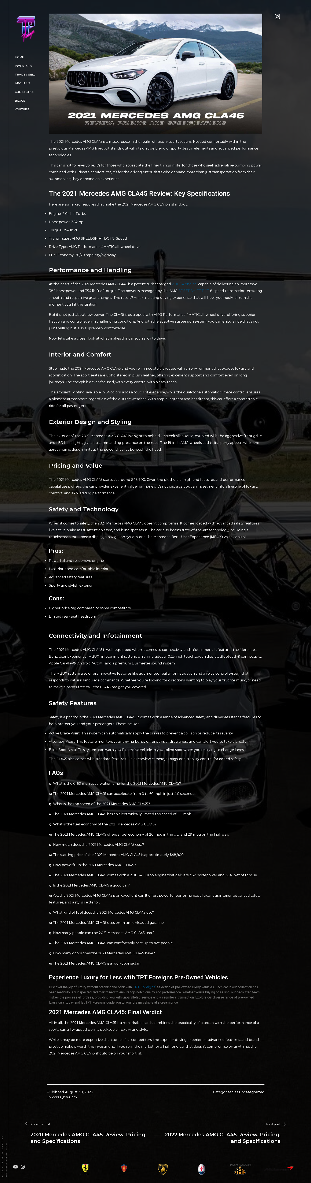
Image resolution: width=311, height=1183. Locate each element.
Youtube (22, 109)
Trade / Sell (25, 74)
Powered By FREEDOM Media (6, 1160)
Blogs (20, 100)
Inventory (24, 65)
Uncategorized (251, 1092)
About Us (22, 83)
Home (19, 57)
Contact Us (24, 92)
